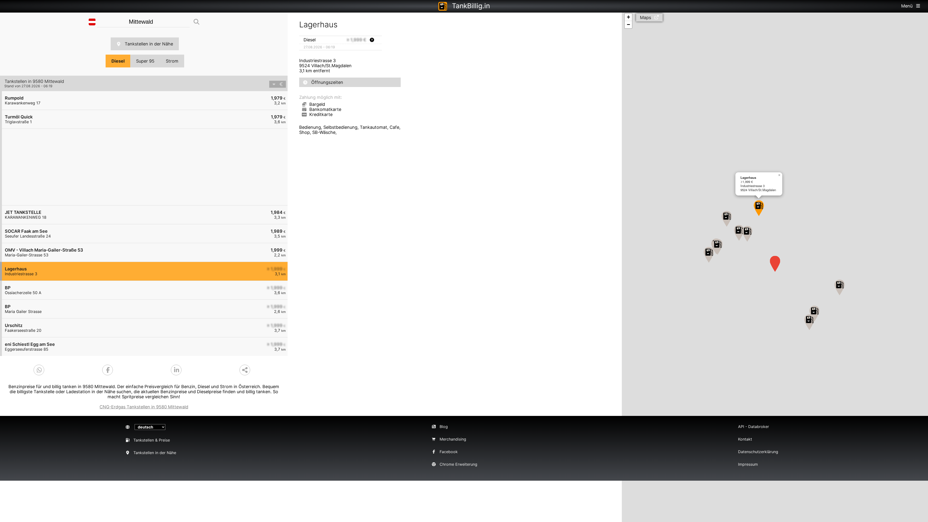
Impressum (748, 464)
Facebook (449, 451)
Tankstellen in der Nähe (149, 43)
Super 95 (145, 61)
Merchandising (453, 439)
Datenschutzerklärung (758, 451)
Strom (172, 61)
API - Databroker (753, 426)
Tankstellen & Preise (151, 440)
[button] (717, 247)
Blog (444, 426)
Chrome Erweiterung (458, 464)
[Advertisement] (147, 167)
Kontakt (745, 439)
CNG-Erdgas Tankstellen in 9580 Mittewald (144, 406)
